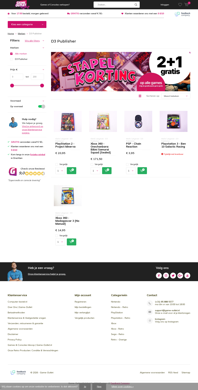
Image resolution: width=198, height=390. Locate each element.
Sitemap (186, 372)
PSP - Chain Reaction (133, 145)
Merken (21, 33)
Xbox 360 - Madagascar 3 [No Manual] (67, 220)
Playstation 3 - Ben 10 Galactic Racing (173, 145)
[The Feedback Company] (182, 14)
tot (26, 76)
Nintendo (115, 301)
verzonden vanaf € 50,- (87, 13)
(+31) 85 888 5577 (164, 301)
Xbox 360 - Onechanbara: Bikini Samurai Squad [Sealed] (101, 148)
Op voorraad (16, 106)
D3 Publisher (21, 59)
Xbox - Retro (117, 328)
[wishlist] (180, 4)
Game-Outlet (46, 372)
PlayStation (117, 312)
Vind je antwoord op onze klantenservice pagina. (32, 129)
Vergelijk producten (84, 318)
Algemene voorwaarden (20, 328)
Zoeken (136, 5)
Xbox (113, 323)
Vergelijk (63, 164)
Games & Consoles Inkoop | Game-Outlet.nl (30, 345)
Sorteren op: (153, 95)
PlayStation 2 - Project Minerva (65, 145)
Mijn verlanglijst (82, 312)
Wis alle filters (32, 40)
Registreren (80, 301)
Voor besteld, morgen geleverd (29, 13)
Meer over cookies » (122, 386)
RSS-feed (173, 372)
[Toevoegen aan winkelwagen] (71, 170)
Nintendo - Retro (119, 307)
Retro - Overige (119, 339)
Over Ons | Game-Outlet (20, 307)
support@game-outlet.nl (167, 310)
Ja (85, 386)
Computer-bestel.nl (17, 301)
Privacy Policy (15, 339)
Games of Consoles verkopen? (55, 4)
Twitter (173, 276)
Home (11, 33)
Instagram (166, 276)
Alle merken (21, 53)
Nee (99, 386)
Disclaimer (13, 334)
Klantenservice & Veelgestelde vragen (27, 318)
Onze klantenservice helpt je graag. (47, 274)
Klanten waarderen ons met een (144, 13)
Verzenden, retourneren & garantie (25, 323)
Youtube (187, 276)
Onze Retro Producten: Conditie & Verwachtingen (33, 350)
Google (180, 276)
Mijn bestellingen (83, 307)
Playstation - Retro (120, 318)
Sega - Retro (117, 334)
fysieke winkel (37, 154)
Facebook (159, 276)
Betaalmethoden (16, 312)
